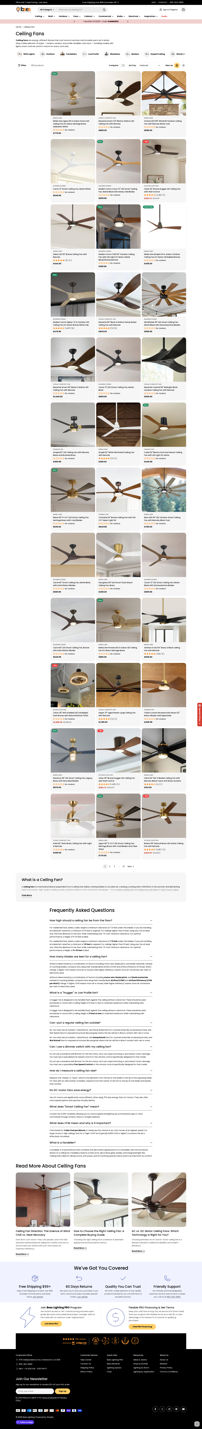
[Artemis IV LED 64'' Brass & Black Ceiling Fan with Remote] (164, 620)
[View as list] (183, 65)
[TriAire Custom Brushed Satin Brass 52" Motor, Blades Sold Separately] (164, 685)
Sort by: (132, 65)
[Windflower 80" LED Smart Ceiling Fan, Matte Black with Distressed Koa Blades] (164, 294)
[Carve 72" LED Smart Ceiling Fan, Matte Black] (118, 359)
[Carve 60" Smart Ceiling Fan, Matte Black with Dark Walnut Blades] (73, 555)
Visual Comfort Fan (107, 118)
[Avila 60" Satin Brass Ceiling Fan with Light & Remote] (73, 816)
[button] (74, 21)
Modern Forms (59, 186)
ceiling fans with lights (148, 889)
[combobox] (72, 10)
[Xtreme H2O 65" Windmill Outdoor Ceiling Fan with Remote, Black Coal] (164, 93)
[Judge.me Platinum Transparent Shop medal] (105, 1341)
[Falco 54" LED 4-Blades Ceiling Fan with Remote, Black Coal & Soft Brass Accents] (164, 750)
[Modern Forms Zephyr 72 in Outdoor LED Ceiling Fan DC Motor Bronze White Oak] (73, 294)
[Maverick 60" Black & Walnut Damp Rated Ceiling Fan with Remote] (118, 294)
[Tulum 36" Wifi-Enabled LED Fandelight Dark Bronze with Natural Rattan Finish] (73, 685)
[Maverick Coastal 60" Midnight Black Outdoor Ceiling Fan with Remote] (164, 359)
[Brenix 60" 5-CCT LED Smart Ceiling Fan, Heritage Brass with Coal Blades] (73, 490)
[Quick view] (91, 76)
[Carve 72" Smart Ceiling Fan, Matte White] (73, 161)
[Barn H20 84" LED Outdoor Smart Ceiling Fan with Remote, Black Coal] (164, 490)
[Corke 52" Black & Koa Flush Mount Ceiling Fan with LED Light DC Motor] (164, 425)
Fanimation (58, 449)
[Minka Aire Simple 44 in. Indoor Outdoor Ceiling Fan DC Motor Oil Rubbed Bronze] (164, 226)
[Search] (104, 9)
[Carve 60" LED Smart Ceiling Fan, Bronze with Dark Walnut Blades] (73, 620)
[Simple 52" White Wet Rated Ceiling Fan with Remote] (118, 425)
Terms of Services (49, 1398)
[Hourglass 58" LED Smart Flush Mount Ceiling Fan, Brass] (118, 555)
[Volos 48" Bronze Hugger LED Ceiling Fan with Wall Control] (118, 750)
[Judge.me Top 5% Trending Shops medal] (135, 1341)
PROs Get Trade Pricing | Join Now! (31, 2)
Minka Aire (57, 118)
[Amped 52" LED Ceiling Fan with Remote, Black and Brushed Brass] (73, 425)
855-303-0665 (176, 2)
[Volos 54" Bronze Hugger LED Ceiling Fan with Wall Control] (164, 161)
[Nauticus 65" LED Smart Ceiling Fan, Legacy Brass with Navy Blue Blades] (73, 750)
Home (18, 27)
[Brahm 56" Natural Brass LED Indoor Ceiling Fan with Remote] (164, 816)
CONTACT (163, 2)
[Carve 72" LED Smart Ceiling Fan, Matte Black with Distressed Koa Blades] (164, 555)
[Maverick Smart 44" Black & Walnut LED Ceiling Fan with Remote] (118, 93)
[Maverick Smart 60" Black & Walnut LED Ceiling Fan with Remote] (73, 359)
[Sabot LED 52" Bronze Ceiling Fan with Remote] (73, 226)
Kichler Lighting (151, 186)
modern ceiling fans (125, 889)
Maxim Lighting (59, 710)
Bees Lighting (29, 1417)
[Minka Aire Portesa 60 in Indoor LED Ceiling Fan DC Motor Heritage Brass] (118, 620)
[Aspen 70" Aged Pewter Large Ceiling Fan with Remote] (118, 685)
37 (124, 866)
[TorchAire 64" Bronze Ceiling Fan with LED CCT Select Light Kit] (118, 490)
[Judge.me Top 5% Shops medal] (125, 1341)
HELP (154, 2)
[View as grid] (177, 65)
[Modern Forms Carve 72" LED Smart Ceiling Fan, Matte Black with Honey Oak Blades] (118, 161)
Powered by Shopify (44, 1417)
